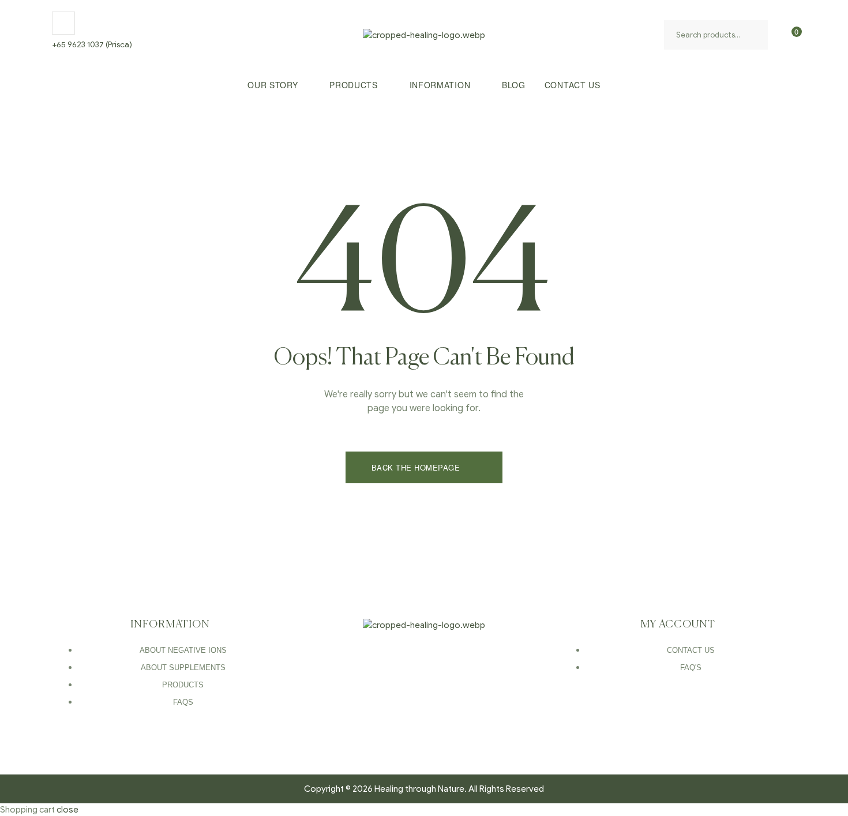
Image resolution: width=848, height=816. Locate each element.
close (67, 809)
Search (756, 35)
